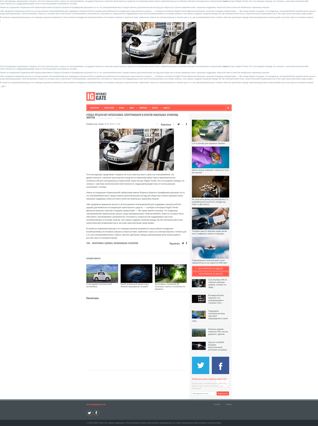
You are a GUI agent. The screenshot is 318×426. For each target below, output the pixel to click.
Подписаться (223, 393)
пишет (225, 1)
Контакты (217, 404)
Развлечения (109, 108)
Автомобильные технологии (126, 243)
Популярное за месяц (210, 274)
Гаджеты (166, 108)
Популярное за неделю (210, 269)
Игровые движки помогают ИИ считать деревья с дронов (218, 331)
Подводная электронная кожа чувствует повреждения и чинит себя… (210, 316)
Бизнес (121, 108)
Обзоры (155, 108)
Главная (119, 118)
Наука (131, 108)
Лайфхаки (143, 108)
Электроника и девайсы (102, 243)
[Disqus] (136, 331)
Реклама (229, 404)
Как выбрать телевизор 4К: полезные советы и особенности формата (170, 286)
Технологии (94, 108)
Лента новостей (105, 118)
